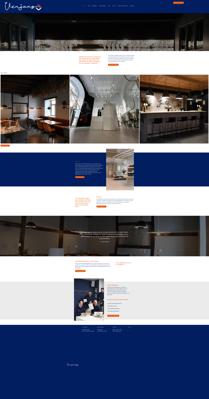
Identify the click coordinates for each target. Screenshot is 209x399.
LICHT (109, 5)
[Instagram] (128, 330)
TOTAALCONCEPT (102, 5)
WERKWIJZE (94, 5)
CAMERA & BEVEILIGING (122, 5)
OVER (89, 5)
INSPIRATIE (132, 5)
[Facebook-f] (129, 330)
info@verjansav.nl (118, 331)
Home (84, 5)
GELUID (114, 5)
